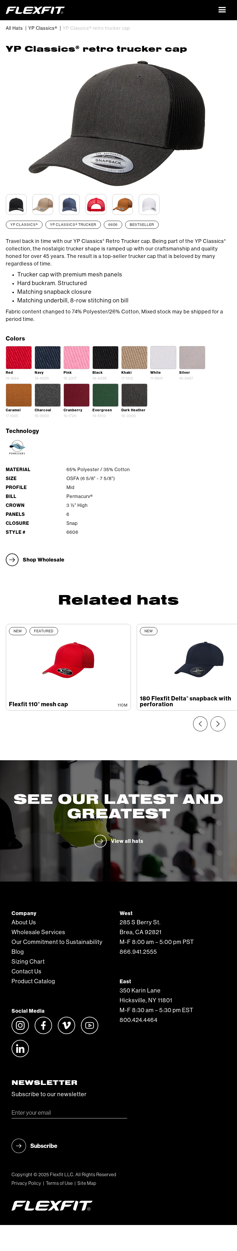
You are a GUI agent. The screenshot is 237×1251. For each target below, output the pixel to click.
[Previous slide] (200, 723)
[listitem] (68, 667)
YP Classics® (42, 28)
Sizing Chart (28, 962)
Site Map (86, 1183)
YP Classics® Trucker (73, 224)
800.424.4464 (139, 1020)
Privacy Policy (26, 1183)
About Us (24, 922)
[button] (222, 10)
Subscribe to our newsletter (49, 1094)
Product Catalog (33, 981)
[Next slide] (217, 723)
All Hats (14, 28)
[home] (110, 10)
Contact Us (27, 972)
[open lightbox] (19, 357)
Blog (18, 952)
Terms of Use (59, 1183)
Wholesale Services (38, 932)
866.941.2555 (138, 952)
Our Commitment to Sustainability (57, 942)
